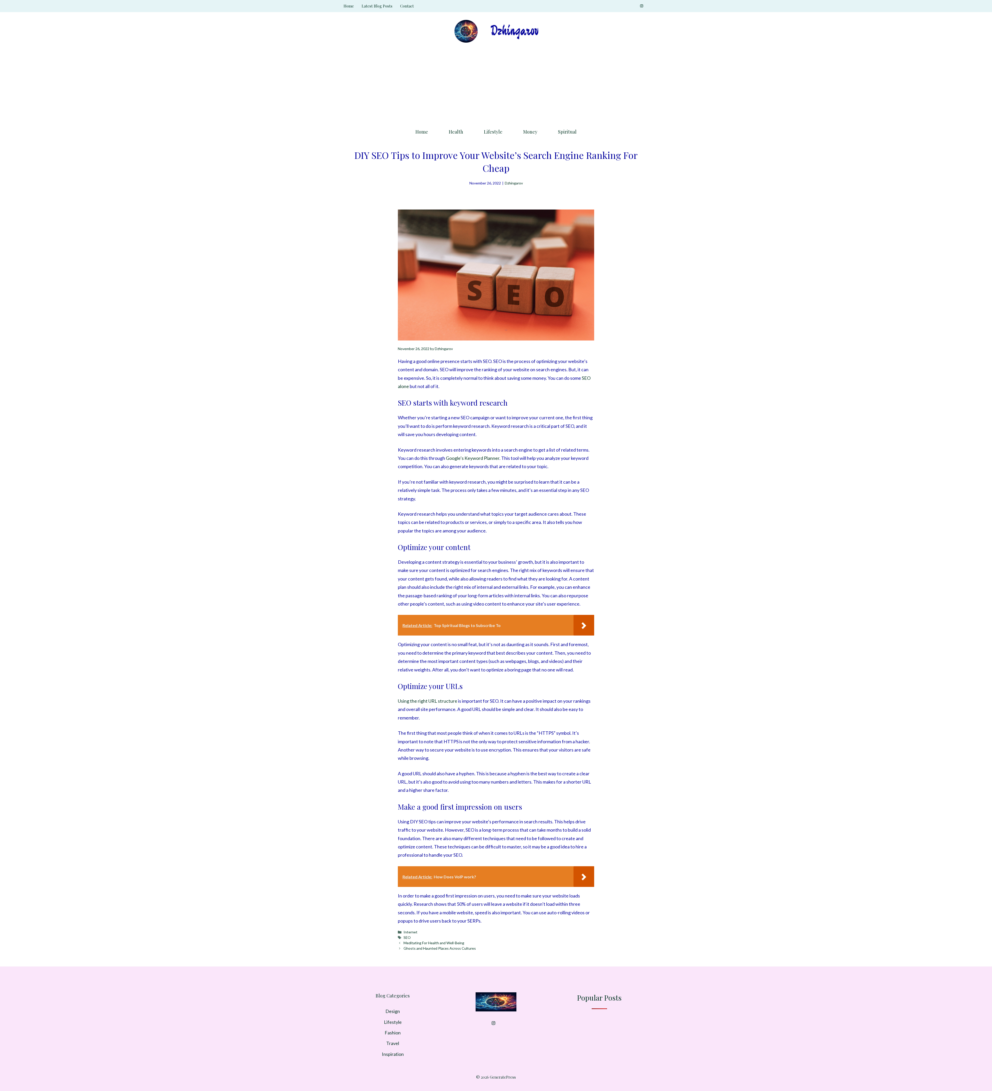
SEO (407, 937)
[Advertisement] (496, 84)
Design (392, 1011)
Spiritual (567, 132)
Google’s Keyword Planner (472, 458)
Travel (392, 1043)
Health (456, 132)
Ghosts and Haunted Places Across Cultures (440, 948)
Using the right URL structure (427, 701)
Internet (410, 932)
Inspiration (393, 1054)
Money (530, 132)
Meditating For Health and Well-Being (434, 943)
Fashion (393, 1032)
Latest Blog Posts (377, 6)
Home (349, 6)
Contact (407, 6)
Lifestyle (493, 132)
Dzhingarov (514, 183)
